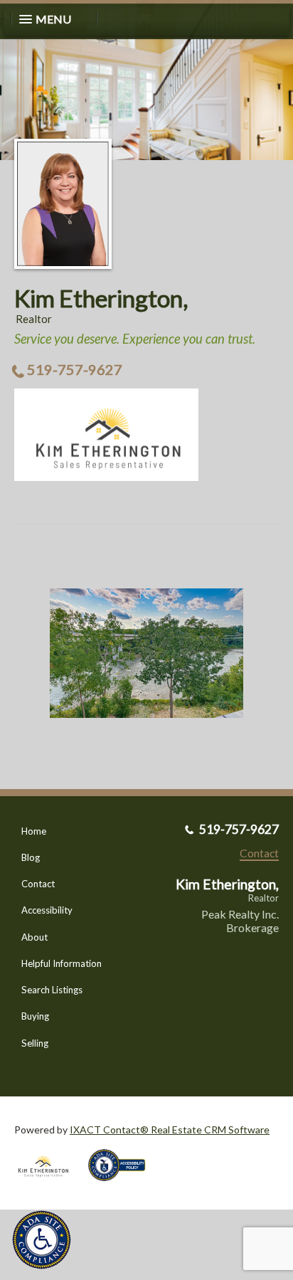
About (34, 937)
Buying (35, 1016)
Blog (30, 857)
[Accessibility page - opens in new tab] (122, 1186)
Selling (34, 1043)
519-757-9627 (74, 369)
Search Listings (51, 989)
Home (33, 831)
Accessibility (47, 910)
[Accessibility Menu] (41, 1240)
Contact (38, 883)
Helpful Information (61, 963)
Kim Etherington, (101, 298)
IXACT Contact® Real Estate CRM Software (170, 1129)
